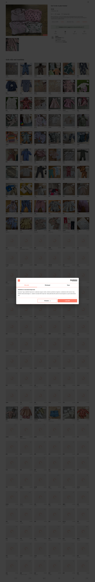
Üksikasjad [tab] (47, 285)
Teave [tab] (68, 285)
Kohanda (46, 300)
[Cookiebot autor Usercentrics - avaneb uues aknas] (71, 280)
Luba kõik (67, 300)
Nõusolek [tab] (26, 285)
